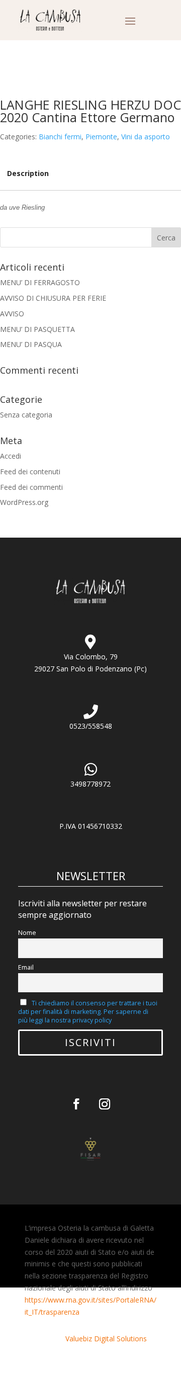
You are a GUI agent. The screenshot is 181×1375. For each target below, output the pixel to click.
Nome (27, 932)
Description (28, 173)
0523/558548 (90, 726)
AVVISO (12, 313)
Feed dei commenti (31, 487)
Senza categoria (26, 414)
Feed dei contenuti (30, 471)
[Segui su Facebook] (76, 1104)
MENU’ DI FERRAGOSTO (40, 282)
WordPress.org (24, 502)
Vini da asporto (145, 136)
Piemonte (101, 136)
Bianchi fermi (60, 136)
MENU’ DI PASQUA (31, 344)
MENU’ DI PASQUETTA (37, 329)
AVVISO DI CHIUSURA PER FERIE (53, 298)
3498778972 (90, 784)
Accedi (10, 456)
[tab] (28, 173)
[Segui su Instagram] (105, 1104)
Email (26, 967)
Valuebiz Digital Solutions (106, 1338)
